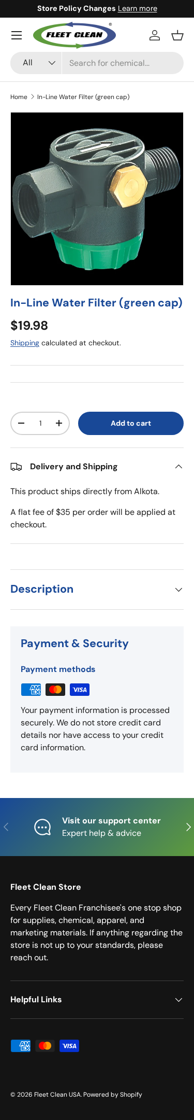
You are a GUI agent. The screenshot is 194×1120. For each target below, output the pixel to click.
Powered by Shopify (112, 1094)
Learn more (137, 8)
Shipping (24, 342)
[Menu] (16, 35)
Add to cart (131, 423)
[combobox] (97, 63)
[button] (177, 35)
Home (18, 97)
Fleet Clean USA (57, 1094)
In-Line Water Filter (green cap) (83, 97)
